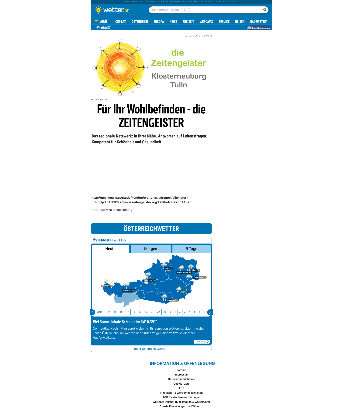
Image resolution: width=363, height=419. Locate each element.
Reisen (208, 2)
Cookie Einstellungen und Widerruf (181, 406)
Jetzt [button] (99, 311)
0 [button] (170, 311)
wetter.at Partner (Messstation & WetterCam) (181, 401)
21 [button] (152, 311)
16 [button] (121, 311)
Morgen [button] (150, 248)
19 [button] (140, 311)
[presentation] (92, 312)
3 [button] (184, 311)
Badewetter (259, 22)
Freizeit (188, 22)
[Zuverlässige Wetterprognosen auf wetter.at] (118, 10)
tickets (217, 2)
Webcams (206, 22)
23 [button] (164, 311)
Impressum (181, 374)
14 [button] (109, 311)
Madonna (175, 2)
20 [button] (146, 311)
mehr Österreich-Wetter (149, 349)
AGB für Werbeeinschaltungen (181, 397)
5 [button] (194, 311)
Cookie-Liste (181, 383)
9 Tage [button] (191, 248)
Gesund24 (187, 2)
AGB (181, 388)
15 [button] (115, 311)
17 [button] (127, 311)
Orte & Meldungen (260, 28)
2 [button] (180, 311)
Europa (159, 22)
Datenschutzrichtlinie (181, 379)
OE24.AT (120, 22)
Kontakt (181, 370)
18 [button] (133, 311)
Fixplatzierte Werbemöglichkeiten (181, 392)
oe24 (127, 2)
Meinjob (198, 2)
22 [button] (158, 311)
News (173, 22)
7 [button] (204, 311)
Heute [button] (110, 248)
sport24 (163, 2)
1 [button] (175, 311)
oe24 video (137, 2)
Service (224, 22)
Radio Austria (230, 2)
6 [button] (199, 311)
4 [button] (189, 311)
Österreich (151, 2)
